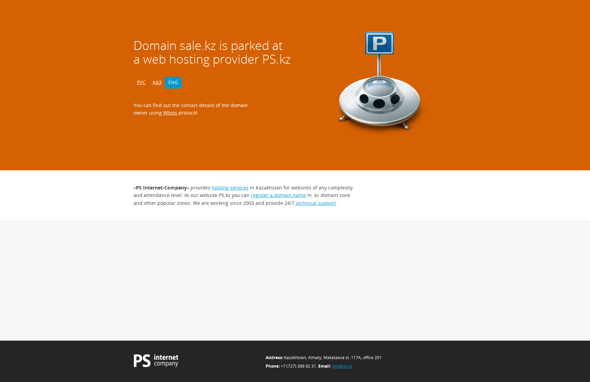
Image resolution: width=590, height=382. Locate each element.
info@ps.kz (342, 366)
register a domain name (278, 195)
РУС (141, 82)
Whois (170, 112)
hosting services (230, 187)
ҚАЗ (157, 82)
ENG (173, 82)
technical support (316, 203)
